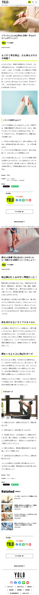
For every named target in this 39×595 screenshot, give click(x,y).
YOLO (6, 5)
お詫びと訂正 (25, 593)
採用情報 (19, 590)
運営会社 (29, 586)
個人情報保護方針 (14, 593)
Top (2, 5)
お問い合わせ (20, 586)
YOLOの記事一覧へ (19, 211)
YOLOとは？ (10, 586)
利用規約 (27, 590)
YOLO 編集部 (19, 196)
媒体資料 (11, 590)
